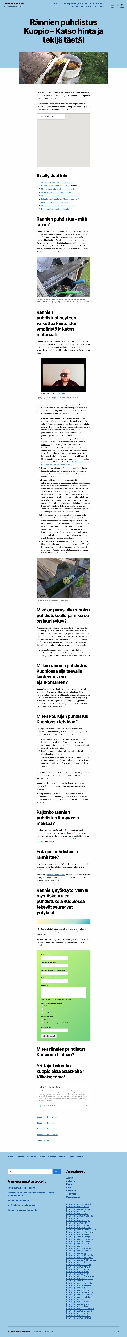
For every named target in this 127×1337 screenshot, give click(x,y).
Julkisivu (70, 1181)
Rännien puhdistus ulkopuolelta (22, 1210)
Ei (44, 1009)
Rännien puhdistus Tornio (77, 1299)
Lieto (71, 1156)
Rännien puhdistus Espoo (77, 1206)
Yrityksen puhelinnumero (49, 962)
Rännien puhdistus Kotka (77, 1244)
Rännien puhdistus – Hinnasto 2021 (85, 7)
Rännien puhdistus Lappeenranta (81, 1230)
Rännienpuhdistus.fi (14, 4)
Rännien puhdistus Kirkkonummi (81, 1260)
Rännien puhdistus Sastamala (79, 1292)
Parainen (31, 1156)
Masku (62, 1156)
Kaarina (20, 1156)
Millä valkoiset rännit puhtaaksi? (23, 1205)
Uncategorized (73, 1197)
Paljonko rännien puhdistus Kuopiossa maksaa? (60, 199)
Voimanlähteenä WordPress (42, 1332)
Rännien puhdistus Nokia (77, 1271)
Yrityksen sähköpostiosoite (49, 978)
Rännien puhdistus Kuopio (78, 1220)
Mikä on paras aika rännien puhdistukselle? (58, 189)
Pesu (68, 1187)
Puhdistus (71, 1191)
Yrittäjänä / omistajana (50, 1020)
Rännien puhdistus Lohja (77, 1253)
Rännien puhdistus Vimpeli (47, 1117)
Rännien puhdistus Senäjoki (78, 1237)
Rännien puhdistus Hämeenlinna (81, 1232)
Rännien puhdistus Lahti (77, 1218)
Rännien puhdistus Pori (76, 1223)
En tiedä (46, 1012)
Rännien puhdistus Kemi (77, 1313)
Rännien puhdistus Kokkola (78, 1248)
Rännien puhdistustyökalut (73, 4)
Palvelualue (44, 985)
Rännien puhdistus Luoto (47, 1123)
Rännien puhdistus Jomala (47, 1140)
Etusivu (56, 4)
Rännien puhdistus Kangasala (79, 1278)
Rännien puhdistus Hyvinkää (79, 1250)
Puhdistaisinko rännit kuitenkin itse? (55, 202)
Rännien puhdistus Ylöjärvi (78, 1274)
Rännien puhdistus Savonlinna (80, 1276)
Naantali (52, 1156)
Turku (11, 1156)
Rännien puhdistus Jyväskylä (79, 1216)
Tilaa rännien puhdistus (93, 4)
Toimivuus (71, 1194)
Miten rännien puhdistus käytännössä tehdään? (59, 196)
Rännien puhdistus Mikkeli (78, 1241)
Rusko (80, 1156)
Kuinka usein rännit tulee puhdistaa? (55, 186)
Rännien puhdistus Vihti (77, 1281)
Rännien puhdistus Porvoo (78, 1246)
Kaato (69, 1184)
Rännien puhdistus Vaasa (77, 1234)
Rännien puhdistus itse (56, 874)
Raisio (42, 1156)
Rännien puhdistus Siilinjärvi (79, 1304)
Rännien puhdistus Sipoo (77, 1301)
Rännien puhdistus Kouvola (78, 1225)
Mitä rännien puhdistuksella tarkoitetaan (57, 182)
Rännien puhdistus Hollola (78, 1297)
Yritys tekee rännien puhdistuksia (51, 1003)
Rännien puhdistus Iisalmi (47, 1129)
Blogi (102, 7)
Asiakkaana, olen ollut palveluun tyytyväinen (57, 1023)
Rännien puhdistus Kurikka (78, 1315)
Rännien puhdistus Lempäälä (79, 1295)
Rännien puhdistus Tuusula (78, 1264)
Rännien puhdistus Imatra (78, 1288)
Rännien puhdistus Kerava (78, 1267)
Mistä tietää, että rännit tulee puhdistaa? (56, 192)
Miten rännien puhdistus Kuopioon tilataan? (58, 206)
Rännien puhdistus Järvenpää (79, 1255)
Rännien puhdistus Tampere (79, 1209)
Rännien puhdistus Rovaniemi (79, 1239)
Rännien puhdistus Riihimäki (79, 1283)
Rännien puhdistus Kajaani (78, 1269)
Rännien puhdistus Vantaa (78, 1211)
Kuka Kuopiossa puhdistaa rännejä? (55, 209)
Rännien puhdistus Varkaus (78, 1318)
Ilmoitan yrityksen (47, 1017)
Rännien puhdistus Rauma (78, 1262)
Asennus (70, 1178)
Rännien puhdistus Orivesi (47, 1134)
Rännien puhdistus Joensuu (78, 1227)
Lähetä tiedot (49, 1036)
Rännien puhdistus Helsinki (78, 1204)
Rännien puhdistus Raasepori (79, 1285)
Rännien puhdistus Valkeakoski (80, 1308)
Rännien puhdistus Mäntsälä (79, 1311)
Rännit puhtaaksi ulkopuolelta (21, 1188)
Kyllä (45, 1006)
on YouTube (60, 393)
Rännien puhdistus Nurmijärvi (79, 1257)
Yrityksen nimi (46, 955)
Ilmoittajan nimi (46, 1027)
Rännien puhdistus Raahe (77, 1290)
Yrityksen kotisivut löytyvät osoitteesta (53, 970)
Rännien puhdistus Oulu (77, 1213)
